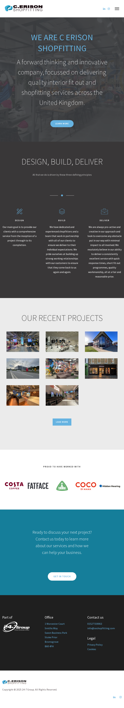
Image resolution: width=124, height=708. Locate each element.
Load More (62, 422)
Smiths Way (51, 628)
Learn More (62, 123)
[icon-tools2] (19, 212)
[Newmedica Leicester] (101, 341)
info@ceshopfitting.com (101, 628)
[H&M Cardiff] (62, 341)
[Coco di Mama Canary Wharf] (62, 395)
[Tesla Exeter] (22, 368)
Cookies (91, 649)
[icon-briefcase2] (104, 212)
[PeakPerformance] (101, 368)
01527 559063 (94, 623)
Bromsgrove (51, 641)
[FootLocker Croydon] (62, 368)
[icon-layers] (62, 212)
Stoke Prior (51, 637)
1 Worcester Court (55, 623)
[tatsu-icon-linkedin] (104, 8)
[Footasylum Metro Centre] (22, 341)
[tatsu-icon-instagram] (109, 8)
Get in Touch (62, 576)
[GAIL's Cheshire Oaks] (22, 395)
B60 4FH (49, 646)
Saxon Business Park (56, 632)
